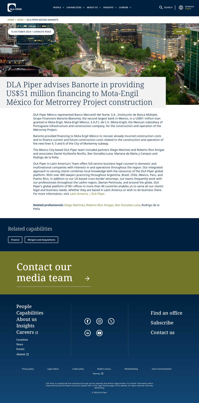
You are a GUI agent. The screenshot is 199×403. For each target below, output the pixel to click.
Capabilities (74, 7)
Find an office (166, 313)
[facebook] (87, 321)
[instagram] (99, 321)
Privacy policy (28, 369)
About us (92, 7)
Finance (15, 239)
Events (20, 349)
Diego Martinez (74, 205)
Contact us (163, 332)
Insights (108, 7)
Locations (22, 339)
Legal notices (53, 369)
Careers (123, 7)
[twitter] (111, 321)
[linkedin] (87, 333)
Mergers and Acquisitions (41, 239)
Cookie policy (78, 369)
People (57, 7)
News (20, 19)
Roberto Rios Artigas (100, 205)
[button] (54, 274)
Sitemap (96, 373)
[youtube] (99, 333)
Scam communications (162, 369)
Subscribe (162, 322)
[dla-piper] (15, 7)
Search (168, 7)
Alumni (20, 354)
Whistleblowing (131, 369)
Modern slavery (104, 369)
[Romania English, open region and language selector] (181, 7)
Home (11, 19)
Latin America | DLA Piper (87, 194)
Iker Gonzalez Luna (127, 205)
